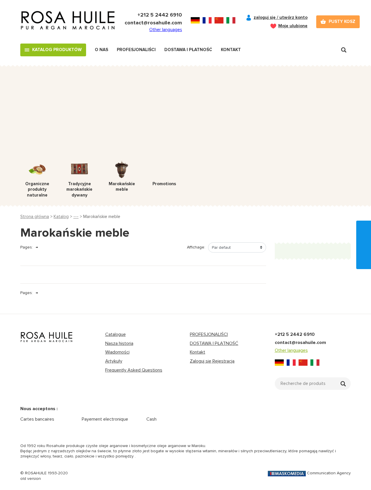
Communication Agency (329, 473)
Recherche (343, 50)
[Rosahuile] (68, 21)
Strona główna (34, 216)
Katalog (61, 216)
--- (76, 216)
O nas (101, 49)
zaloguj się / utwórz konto (281, 17)
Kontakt (231, 49)
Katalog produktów (57, 49)
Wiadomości (117, 352)
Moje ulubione (293, 25)
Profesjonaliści (136, 49)
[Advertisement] (185, 117)
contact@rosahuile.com (153, 22)
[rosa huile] (46, 337)
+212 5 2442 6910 (159, 15)
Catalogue (115, 334)
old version (30, 478)
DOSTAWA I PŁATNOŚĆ (214, 343)
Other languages (165, 29)
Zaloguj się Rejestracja (212, 361)
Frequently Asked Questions (133, 370)
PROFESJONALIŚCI (209, 334)
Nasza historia (119, 343)
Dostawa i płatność (188, 49)
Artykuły (113, 361)
